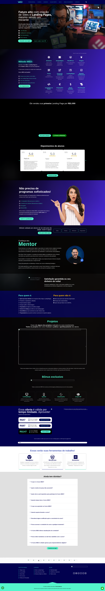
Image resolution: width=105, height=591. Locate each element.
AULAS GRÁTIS (53, 2)
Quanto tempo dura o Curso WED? (41, 500)
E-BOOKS (46, 2)
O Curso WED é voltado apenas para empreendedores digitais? (49, 542)
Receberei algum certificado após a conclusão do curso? (47, 518)
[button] (86, 2)
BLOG (60, 2)
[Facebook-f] (81, 573)
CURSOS (39, 2)
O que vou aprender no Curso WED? (41, 506)
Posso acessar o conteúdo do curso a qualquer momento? (47, 524)
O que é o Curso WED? (37, 482)
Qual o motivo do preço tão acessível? (42, 488)
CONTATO (77, 2)
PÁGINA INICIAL (31, 2)
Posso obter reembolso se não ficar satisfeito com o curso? (48, 536)
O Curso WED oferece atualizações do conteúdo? (45, 530)
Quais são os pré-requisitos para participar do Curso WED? (47, 494)
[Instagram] (74, 573)
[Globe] (86, 573)
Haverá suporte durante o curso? (40, 512)
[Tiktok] (79, 573)
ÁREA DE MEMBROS (68, 2)
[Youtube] (76, 573)
